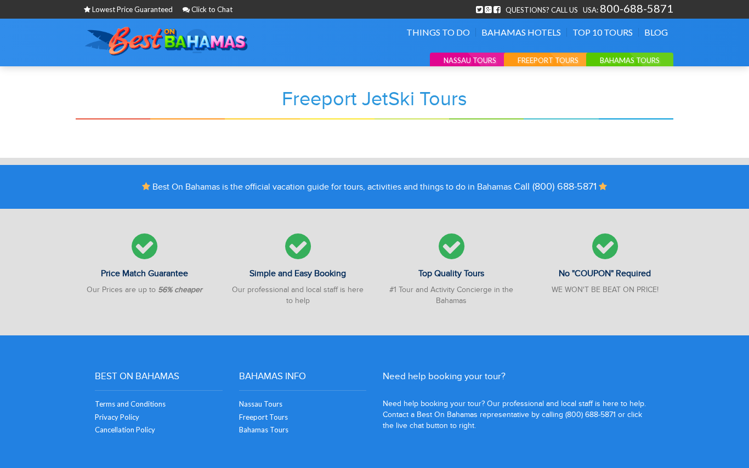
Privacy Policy (117, 417)
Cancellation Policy (125, 429)
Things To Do (438, 32)
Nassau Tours (470, 60)
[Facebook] (497, 8)
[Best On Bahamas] (166, 41)
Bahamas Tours (630, 60)
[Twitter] (479, 8)
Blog (656, 32)
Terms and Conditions (130, 403)
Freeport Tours (548, 60)
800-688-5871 (636, 8)
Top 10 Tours (602, 32)
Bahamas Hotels (521, 32)
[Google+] (488, 8)
